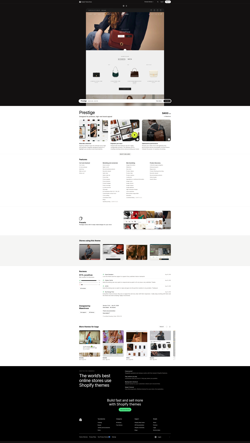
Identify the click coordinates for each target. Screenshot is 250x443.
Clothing (100, 422)
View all (161, 326)
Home (99, 430)
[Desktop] (124, 6)
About (154, 422)
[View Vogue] (147, 220)
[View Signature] (131, 220)
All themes (91, 312)
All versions (113, 307)
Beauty (99, 425)
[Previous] (167, 241)
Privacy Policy (92, 437)
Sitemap (114, 437)
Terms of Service (83, 437)
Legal (154, 427)
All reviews (83, 288)
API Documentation (139, 425)
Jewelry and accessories (104, 427)
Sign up (168, 1)
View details (106, 307)
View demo (159, 101)
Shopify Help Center (140, 422)
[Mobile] (126, 6)
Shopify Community (139, 427)
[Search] (158, 2)
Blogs (136, 430)
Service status (156, 430)
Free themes (119, 425)
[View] (89, 252)
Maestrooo (168, 116)
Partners (155, 425)
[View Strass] (139, 220)
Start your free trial (125, 409)
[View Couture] (155, 220)
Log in (161, 1)
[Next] (170, 241)
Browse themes (148, 1)
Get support (83, 312)
